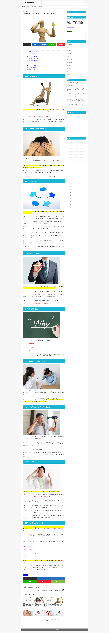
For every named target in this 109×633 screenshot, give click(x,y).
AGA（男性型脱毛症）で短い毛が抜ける (36, 63)
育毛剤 (68, 56)
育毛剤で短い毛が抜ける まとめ (34, 69)
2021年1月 (69, 162)
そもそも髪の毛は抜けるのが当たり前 (35, 53)
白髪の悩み (69, 53)
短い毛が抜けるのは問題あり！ (34, 58)
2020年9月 (69, 168)
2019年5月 (69, 192)
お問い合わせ (81, 2)
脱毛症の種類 (69, 59)
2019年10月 (69, 183)
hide (46, 48)
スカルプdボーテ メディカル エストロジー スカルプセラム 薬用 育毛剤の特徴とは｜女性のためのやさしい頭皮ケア (75, 95)
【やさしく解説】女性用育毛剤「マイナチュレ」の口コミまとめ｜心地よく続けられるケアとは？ (75, 106)
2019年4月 (69, 195)
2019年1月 (69, 204)
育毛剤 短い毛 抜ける (33, 574)
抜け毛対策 (26, 574)
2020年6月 (69, 177)
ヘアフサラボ (28, 2)
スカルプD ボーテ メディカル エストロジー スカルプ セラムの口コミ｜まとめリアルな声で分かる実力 (75, 100)
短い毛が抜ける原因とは (32, 60)
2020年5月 (69, 180)
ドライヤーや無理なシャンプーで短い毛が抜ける (37, 65)
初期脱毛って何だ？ (32, 67)
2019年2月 (69, 201)
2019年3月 (69, 198)
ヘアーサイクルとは (32, 56)
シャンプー (69, 47)
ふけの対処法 (69, 44)
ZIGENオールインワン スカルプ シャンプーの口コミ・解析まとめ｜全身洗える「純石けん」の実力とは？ (75, 84)
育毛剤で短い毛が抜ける (32, 51)
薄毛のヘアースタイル (71, 62)
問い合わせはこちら (70, 27)
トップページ (75, 2)
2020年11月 (69, 165)
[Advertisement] (76, 125)
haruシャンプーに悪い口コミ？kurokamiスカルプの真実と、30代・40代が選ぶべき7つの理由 (75, 89)
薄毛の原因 (69, 65)
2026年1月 (69, 143)
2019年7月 (69, 186)
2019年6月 (69, 189)
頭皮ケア (68, 71)
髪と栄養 (68, 74)
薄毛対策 (68, 68)
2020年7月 (69, 174)
